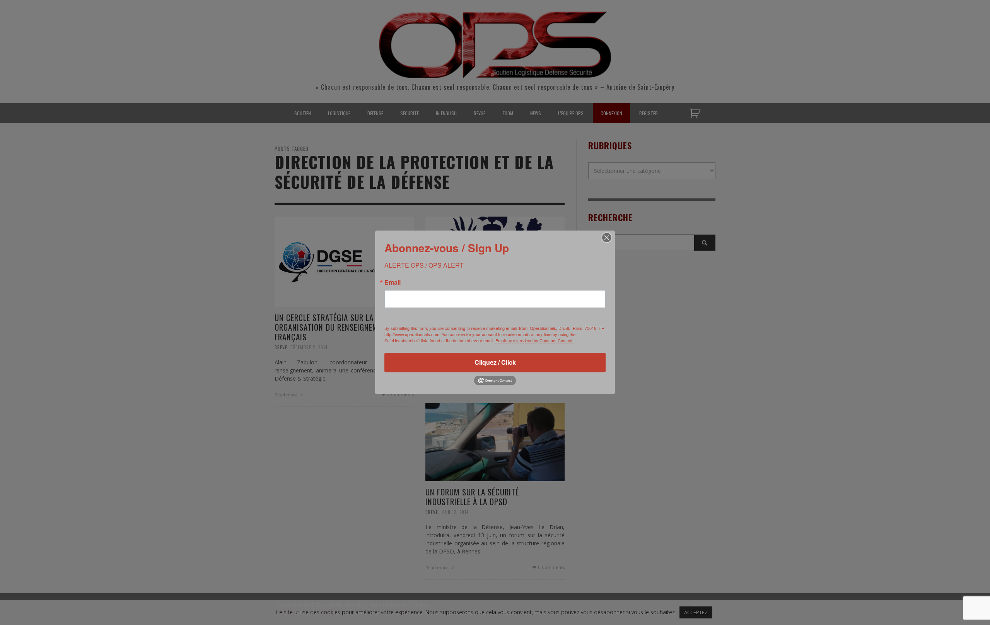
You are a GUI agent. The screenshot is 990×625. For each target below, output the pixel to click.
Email (392, 282)
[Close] (607, 237)
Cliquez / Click (495, 362)
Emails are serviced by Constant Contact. (534, 340)
